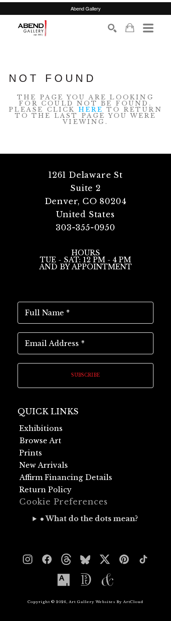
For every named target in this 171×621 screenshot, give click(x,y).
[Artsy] (64, 580)
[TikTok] (143, 559)
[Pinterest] (124, 559)
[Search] (112, 28)
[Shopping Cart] (129, 28)
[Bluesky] (85, 559)
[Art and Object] (107, 580)
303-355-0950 (85, 228)
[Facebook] (47, 559)
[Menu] (148, 28)
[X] (104, 559)
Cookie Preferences (63, 502)
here (90, 109)
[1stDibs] (85, 580)
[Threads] (66, 559)
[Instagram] (27, 559)
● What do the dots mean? (89, 518)
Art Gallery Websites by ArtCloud (106, 602)
